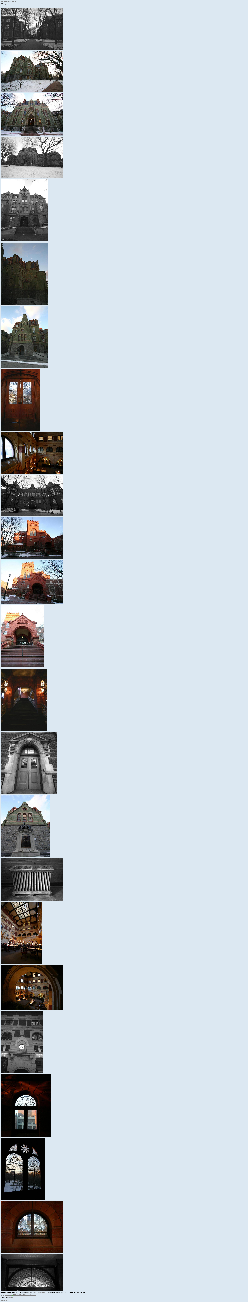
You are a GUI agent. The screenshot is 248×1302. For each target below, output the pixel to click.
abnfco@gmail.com (39, 1292)
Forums (10, 1297)
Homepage (4, 1300)
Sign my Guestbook (6, 1295)
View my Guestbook (30, 1295)
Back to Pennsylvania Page (8, 1)
